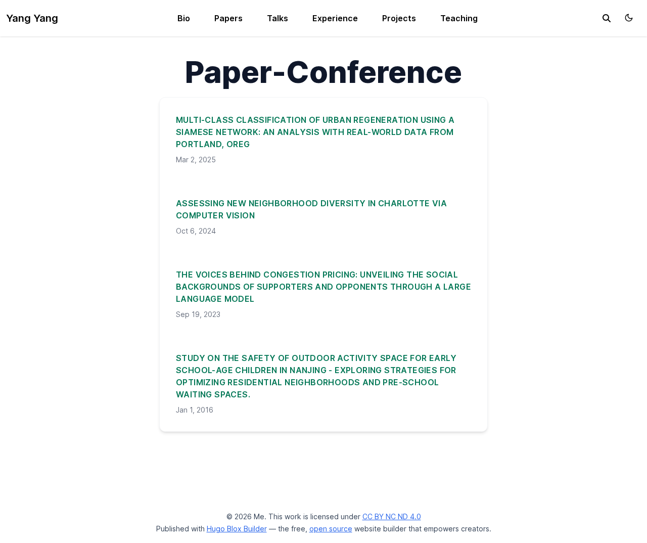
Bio (183, 18)
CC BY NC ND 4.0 (391, 516)
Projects (399, 18)
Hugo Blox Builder (237, 528)
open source (330, 528)
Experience (335, 18)
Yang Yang (32, 18)
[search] (606, 18)
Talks (277, 18)
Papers (228, 18)
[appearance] (629, 17)
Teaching (459, 18)
